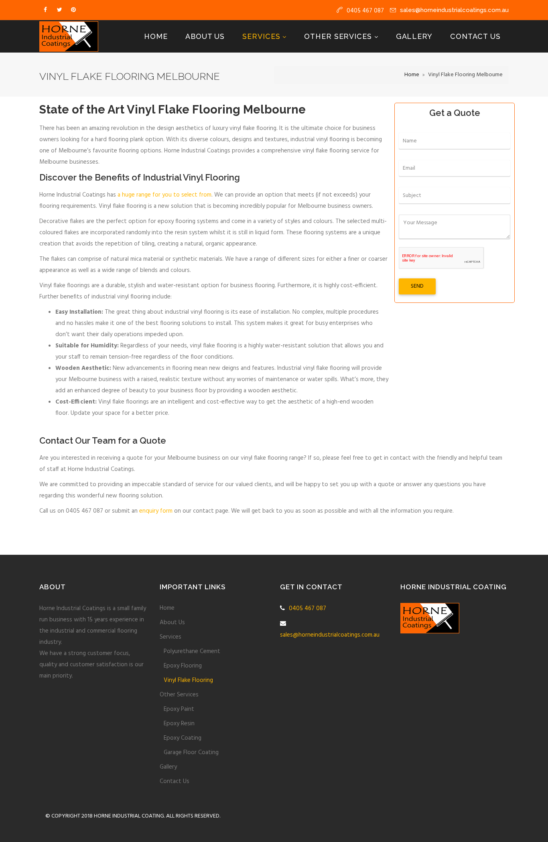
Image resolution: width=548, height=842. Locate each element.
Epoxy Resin (179, 723)
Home (156, 36)
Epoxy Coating (182, 738)
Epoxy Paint (179, 709)
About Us (205, 36)
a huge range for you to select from (164, 195)
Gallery (414, 36)
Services (262, 36)
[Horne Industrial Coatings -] (68, 36)
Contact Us (475, 36)
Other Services (339, 36)
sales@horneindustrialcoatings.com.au (454, 10)
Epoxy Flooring (183, 666)
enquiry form (156, 511)
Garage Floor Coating (191, 752)
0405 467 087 (307, 608)
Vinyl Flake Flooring (188, 680)
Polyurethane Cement (192, 651)
